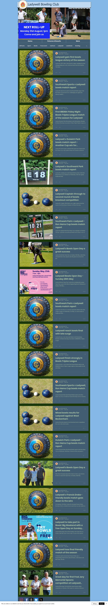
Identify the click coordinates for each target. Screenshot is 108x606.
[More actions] (85, 53)
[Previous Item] (20, 22)
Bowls (35, 46)
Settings (95, 603)
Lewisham (69, 46)
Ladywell (60, 46)
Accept (101, 603)
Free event (43, 46)
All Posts (22, 46)
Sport (29, 46)
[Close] (106, 603)
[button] (86, 46)
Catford (52, 46)
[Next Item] (87, 22)
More (76, 46)
